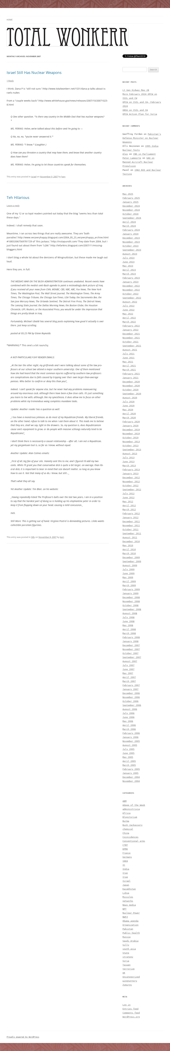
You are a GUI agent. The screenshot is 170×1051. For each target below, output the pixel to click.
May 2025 (128, 194)
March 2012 (129, 509)
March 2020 (129, 417)
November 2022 (131, 290)
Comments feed (131, 1013)
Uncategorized (131, 977)
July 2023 (128, 258)
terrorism (128, 969)
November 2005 (131, 741)
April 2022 (129, 318)
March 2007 (129, 681)
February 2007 (131, 685)
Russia (126, 937)
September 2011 (132, 533)
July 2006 (128, 713)
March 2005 (129, 765)
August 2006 (130, 709)
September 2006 (132, 705)
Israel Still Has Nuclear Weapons (34, 72)
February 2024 (131, 230)
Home (10, 19)
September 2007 (132, 657)
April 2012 (129, 505)
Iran (125, 873)
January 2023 (130, 282)
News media (129, 905)
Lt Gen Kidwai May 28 (136, 90)
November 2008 (131, 601)
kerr (63, 176)
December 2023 (131, 238)
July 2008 (128, 617)
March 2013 (129, 465)
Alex (125, 154)
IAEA (125, 861)
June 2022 (128, 310)
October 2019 (130, 437)
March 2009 (129, 585)
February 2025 (131, 198)
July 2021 (128, 353)
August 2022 (130, 302)
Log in (126, 1005)
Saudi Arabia (130, 941)
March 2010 (129, 553)
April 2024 (129, 222)
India (126, 869)
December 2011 (131, 521)
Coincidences (130, 837)
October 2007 (130, 653)
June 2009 (128, 573)
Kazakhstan (129, 889)
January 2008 (130, 641)
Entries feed (130, 1009)
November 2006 (131, 697)
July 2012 (128, 493)
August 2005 (130, 745)
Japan (126, 885)
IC (124, 865)
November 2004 (131, 781)
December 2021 (131, 334)
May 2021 (128, 361)
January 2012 (130, 517)
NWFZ (125, 917)
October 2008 (130, 605)
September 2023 (132, 250)
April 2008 (129, 629)
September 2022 (132, 298)
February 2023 (131, 278)
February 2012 (131, 513)
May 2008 (128, 625)
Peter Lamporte (132, 158)
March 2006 (129, 729)
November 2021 (131, 338)
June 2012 (128, 497)
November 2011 (131, 525)
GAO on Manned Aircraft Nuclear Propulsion (138, 162)
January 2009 (130, 593)
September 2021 (132, 346)
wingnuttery (130, 981)
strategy (128, 957)
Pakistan (128, 929)
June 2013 (128, 461)
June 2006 (128, 717)
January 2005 (130, 773)
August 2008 (130, 613)
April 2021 (129, 365)
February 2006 (131, 733)
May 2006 (128, 721)
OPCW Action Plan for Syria (140, 114)
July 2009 (128, 569)
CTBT (125, 845)
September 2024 (132, 218)
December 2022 (131, 286)
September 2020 (132, 393)
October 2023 (130, 246)
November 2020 (131, 385)
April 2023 (129, 270)
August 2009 (130, 565)
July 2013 (128, 457)
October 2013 (130, 445)
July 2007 (128, 665)
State (126, 953)
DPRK (125, 849)
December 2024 (131, 206)
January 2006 (130, 737)
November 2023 (131, 242)
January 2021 (130, 377)
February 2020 (131, 421)
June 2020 (128, 405)
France (126, 853)
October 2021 (130, 342)
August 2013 (130, 453)
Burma (126, 821)
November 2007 (131, 649)
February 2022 (131, 326)
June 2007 (128, 669)
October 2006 (130, 701)
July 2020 (128, 401)
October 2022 (130, 294)
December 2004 (131, 777)
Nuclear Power (131, 913)
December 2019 (131, 429)
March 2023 (129, 274)
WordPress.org (131, 1017)
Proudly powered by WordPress (23, 1037)
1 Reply (10, 80)
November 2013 (131, 441)
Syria (126, 961)
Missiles (128, 897)
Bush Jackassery (132, 825)
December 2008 (131, 597)
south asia (129, 949)
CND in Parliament (144, 154)
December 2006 (131, 693)
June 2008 (128, 621)
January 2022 (130, 330)
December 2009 (131, 557)
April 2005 (129, 761)
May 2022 (128, 314)
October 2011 (130, 529)
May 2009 (128, 577)
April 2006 (129, 725)
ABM (125, 801)
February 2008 (131, 637)
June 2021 (128, 357)
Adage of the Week (134, 805)
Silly (33, 537)
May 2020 (128, 409)
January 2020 (130, 425)
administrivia (131, 809)
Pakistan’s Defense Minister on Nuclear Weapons (142, 138)
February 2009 (131, 589)
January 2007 (130, 689)
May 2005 (128, 757)
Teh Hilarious (18, 197)
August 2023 (130, 254)
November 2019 (131, 433)
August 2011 (130, 537)
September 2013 (132, 449)
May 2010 (128, 545)
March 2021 (129, 369)
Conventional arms (134, 841)
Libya (126, 893)
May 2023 (128, 266)
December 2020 (131, 381)
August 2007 (130, 661)
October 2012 (130, 485)
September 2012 (132, 489)
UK (124, 973)
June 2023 (128, 262)
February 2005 (131, 769)
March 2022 (129, 322)
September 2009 (132, 561)
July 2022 (128, 306)
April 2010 (129, 549)
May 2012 (128, 501)
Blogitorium (130, 817)
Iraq (125, 877)
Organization (130, 925)
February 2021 (131, 373)
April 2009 (129, 581)
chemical (128, 829)
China (126, 833)
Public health (131, 933)
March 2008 (129, 633)
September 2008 (132, 609)
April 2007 (129, 677)
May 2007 (128, 673)
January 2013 (130, 473)
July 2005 (128, 749)
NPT (125, 909)
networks (128, 901)
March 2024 (129, 226)
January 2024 (130, 234)
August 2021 (130, 350)
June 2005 (128, 753)
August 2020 (130, 397)
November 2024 (131, 210)
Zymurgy (127, 985)
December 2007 (131, 645)
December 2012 (131, 477)
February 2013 (131, 469)
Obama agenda (130, 921)
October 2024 (130, 214)
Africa (126, 813)
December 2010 (131, 541)
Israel (33, 176)
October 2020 (130, 389)
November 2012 (131, 481)
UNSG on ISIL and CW (135, 110)
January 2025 (130, 202)
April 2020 (129, 413)
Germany (127, 857)
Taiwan (126, 965)
